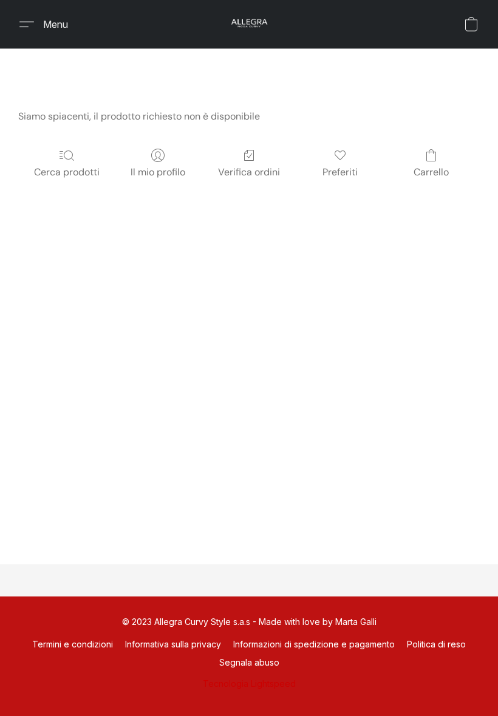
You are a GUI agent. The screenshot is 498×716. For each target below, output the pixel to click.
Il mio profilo (158, 172)
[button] (249, 24)
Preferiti (340, 172)
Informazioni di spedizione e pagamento (314, 644)
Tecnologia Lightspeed (249, 683)
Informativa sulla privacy (173, 644)
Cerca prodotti (67, 172)
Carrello (431, 172)
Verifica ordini (249, 172)
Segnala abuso (249, 662)
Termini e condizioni (72, 644)
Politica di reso (436, 644)
